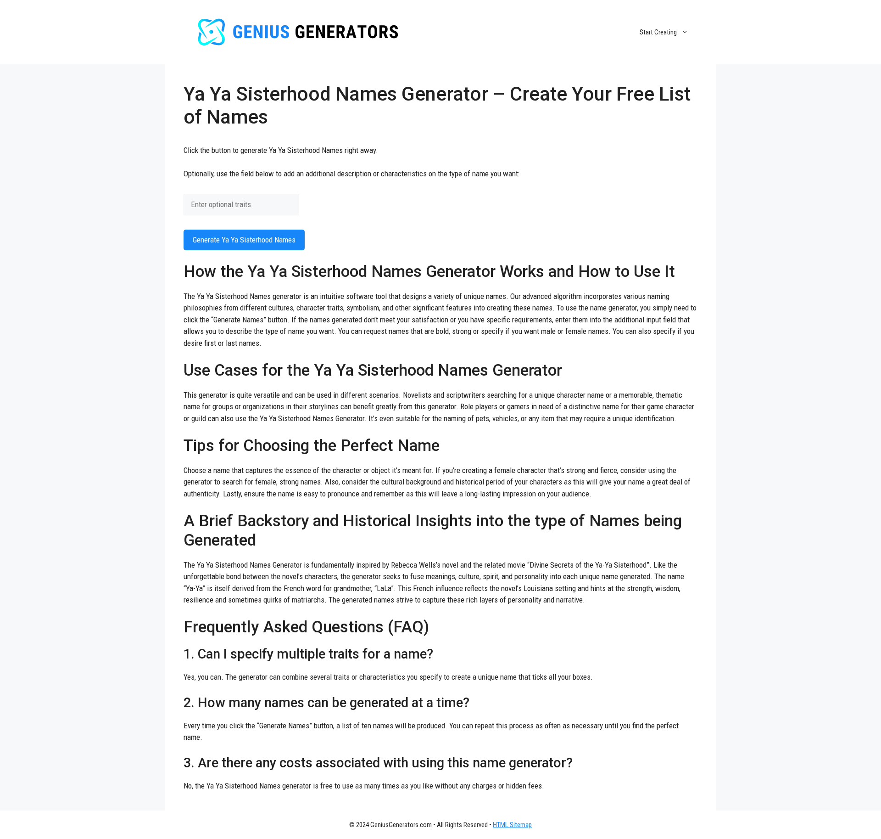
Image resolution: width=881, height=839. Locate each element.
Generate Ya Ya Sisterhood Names (244, 239)
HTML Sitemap (512, 825)
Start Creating (658, 32)
